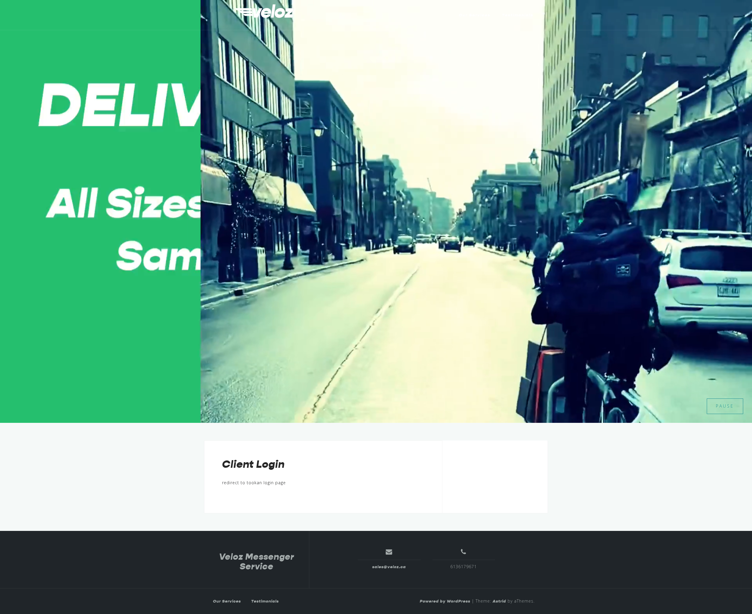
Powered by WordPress (445, 601)
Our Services (474, 15)
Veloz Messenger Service (256, 561)
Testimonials (517, 15)
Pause (725, 406)
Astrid (499, 601)
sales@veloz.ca (389, 566)
